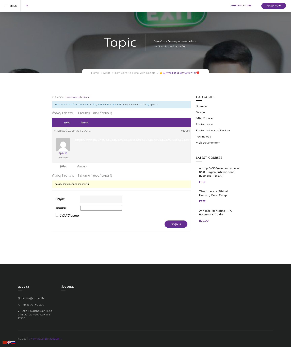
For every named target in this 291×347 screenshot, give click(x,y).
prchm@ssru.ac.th (33, 298)
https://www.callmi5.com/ (77, 97)
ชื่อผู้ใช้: (60, 199)
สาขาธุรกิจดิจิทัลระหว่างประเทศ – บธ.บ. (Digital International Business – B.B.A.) (219, 172)
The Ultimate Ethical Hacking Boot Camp (213, 193)
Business (201, 106)
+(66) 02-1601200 (33, 305)
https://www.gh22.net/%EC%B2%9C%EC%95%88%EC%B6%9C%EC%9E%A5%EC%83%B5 (135, 140)
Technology (203, 137)
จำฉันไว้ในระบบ (69, 216)
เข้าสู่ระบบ (176, 224)
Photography (204, 124)
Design (200, 112)
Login (248, 5)
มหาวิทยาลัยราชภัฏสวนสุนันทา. (45, 339)
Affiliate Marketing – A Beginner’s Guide (215, 213)
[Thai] (13, 342)
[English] (9, 342)
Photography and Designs (213, 131)
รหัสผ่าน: (61, 208)
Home (95, 73)
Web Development (208, 143)
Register (236, 5)
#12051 (185, 131)
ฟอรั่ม (106, 73)
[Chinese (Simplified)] (5, 342)
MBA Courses (205, 118)
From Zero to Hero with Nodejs (134, 73)
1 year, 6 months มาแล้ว (134, 104)
